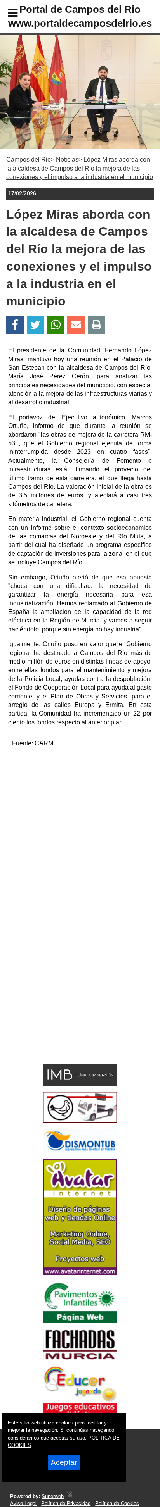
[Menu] (6, 14)
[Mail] (75, 325)
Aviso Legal (23, 1503)
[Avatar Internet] (80, 1272)
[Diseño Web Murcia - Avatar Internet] (69, 1496)
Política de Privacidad (65, 1503)
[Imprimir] (96, 325)
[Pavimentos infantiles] (80, 1320)
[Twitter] (35, 325)
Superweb (53, 1496)
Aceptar (64, 1462)
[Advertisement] (80, 834)
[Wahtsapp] (55, 325)
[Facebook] (15, 325)
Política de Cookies (117, 1503)
